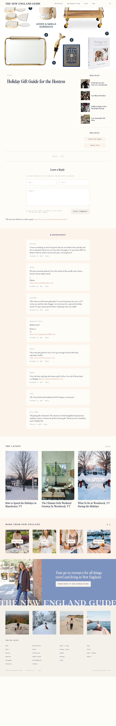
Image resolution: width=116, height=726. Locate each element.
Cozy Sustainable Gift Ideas (98, 119)
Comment (32, 191)
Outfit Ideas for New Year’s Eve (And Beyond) (99, 84)
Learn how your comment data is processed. (50, 219)
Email (64, 182)
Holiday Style (94, 145)
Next (62, 156)
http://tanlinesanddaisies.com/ (51, 379)
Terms (39, 670)
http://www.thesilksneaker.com (41, 283)
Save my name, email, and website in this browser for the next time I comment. (45, 211)
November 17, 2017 (36, 382)
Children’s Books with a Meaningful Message (99, 107)
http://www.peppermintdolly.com (42, 334)
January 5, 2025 (35, 424)
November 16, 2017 (36, 256)
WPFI (109, 670)
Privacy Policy (30, 670)
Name (31, 182)
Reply (47, 256)
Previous (55, 156)
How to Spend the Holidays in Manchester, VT (21, 504)
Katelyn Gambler (101, 670)
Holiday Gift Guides (94, 139)
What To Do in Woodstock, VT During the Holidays (94, 504)
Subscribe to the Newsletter (73, 584)
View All (108, 446)
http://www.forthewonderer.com (42, 358)
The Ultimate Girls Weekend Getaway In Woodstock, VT (56, 504)
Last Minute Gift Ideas (98, 96)
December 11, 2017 (36, 400)
